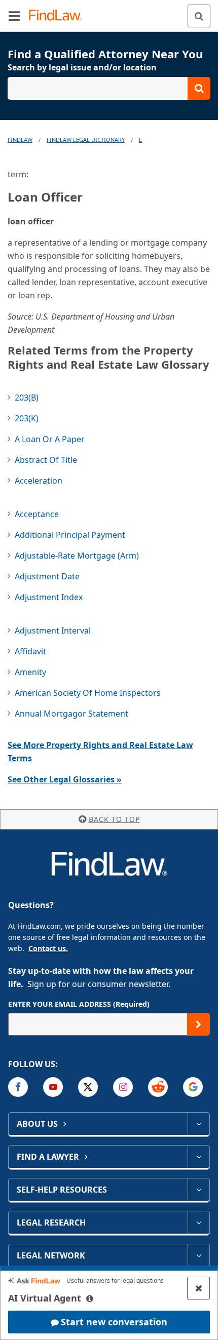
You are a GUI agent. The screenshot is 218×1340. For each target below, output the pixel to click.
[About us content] (198, 1124)
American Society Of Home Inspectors (88, 692)
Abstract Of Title (46, 459)
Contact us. (48, 948)
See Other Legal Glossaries (65, 779)
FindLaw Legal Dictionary (86, 139)
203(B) (27, 397)
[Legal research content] (198, 1222)
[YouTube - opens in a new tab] (53, 1087)
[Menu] (14, 16)
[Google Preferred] (193, 1087)
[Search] (199, 16)
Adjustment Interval (53, 630)
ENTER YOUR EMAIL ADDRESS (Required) (79, 1004)
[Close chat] (198, 1288)
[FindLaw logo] (58, 16)
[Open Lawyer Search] (109, 88)
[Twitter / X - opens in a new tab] (88, 1087)
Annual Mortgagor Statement (71, 713)
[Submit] (198, 1024)
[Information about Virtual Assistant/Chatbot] (89, 1298)
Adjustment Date (47, 576)
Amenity (30, 672)
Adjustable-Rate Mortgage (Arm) (77, 555)
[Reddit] (158, 1087)
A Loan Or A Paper (50, 439)
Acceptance (37, 514)
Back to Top (114, 819)
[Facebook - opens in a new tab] (18, 1087)
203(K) (27, 418)
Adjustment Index (49, 597)
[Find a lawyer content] (198, 1157)
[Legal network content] (198, 1255)
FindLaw (20, 139)
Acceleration (38, 480)
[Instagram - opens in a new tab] (123, 1087)
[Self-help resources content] (198, 1189)
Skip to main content (109, 11)
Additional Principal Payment (70, 534)
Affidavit (30, 651)
